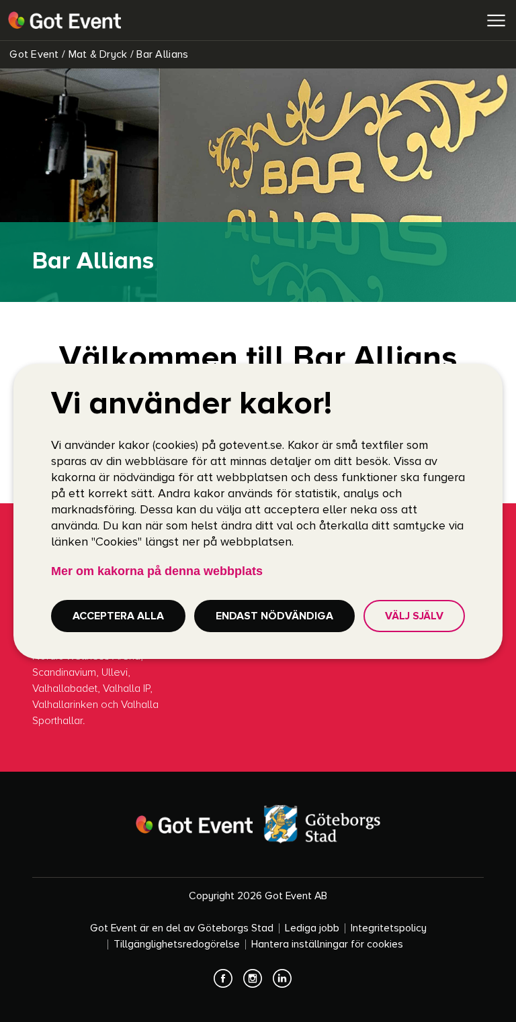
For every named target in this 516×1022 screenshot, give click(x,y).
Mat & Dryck (96, 54)
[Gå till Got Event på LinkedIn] (287, 984)
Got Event (33, 54)
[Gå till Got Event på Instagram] (258, 984)
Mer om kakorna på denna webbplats (157, 571)
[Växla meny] (496, 20)
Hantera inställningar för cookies (327, 944)
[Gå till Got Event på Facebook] (228, 984)
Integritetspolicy (389, 928)
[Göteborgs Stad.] (322, 824)
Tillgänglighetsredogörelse (177, 944)
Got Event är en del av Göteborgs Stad (181, 928)
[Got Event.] (194, 824)
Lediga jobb (312, 928)
